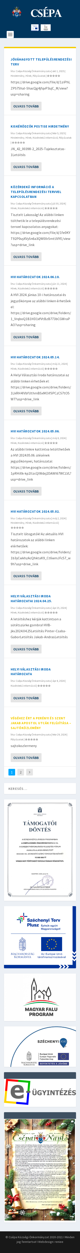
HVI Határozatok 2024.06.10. (35, 277)
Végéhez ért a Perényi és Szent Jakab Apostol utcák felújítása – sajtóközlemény (41, 723)
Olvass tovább (26, 106)
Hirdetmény (17, 75)
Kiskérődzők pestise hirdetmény (40, 126)
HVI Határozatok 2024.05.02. (35, 511)
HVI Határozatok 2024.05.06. (35, 431)
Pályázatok (39, 75)
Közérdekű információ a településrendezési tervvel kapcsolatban (36, 192)
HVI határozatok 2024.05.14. (35, 357)
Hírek (29, 75)
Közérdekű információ (45, 137)
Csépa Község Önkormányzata (33, 71)
